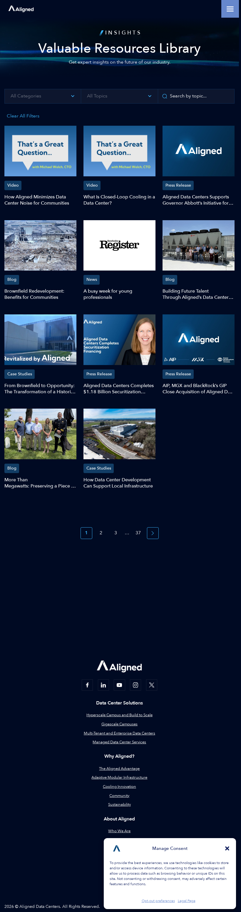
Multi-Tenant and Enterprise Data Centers (119, 733)
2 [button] (101, 533)
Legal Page (186, 900)
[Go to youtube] (119, 685)
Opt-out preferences (158, 900)
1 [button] (86, 533)
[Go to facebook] (87, 685)
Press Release (178, 185)
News (91, 279)
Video (13, 185)
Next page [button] (153, 533)
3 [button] (115, 533)
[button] (227, 848)
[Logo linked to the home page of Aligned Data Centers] (21, 9)
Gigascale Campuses (119, 724)
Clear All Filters (23, 116)
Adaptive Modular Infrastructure (119, 777)
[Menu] (230, 9)
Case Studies (19, 374)
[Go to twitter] (151, 685)
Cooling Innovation (119, 786)
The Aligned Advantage (119, 768)
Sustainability (119, 804)
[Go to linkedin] (103, 685)
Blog (11, 279)
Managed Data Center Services (119, 742)
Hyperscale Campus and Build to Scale (119, 715)
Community (119, 795)
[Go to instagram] (135, 685)
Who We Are (119, 831)
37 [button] (138, 533)
